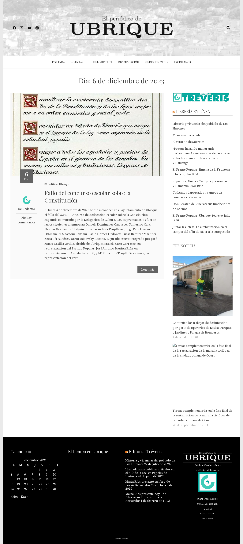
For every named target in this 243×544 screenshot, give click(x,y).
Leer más (147, 269)
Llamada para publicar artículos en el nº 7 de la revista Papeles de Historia (149, 473)
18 (11, 484)
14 (33, 479)
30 (47, 489)
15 (40, 479)
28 (33, 489)
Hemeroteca (102, 62)
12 (18, 479)
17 (54, 479)
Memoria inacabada (186, 135)
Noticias (76, 62)
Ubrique (64, 184)
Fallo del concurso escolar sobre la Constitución (87, 196)
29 (40, 489)
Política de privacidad (207, 514)
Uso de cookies (207, 518)
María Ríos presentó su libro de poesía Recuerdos (147, 483)
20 (26, 484)
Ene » (24, 496)
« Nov (14, 496)
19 (18, 484)
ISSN (200, 499)
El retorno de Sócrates (188, 142)
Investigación (128, 62)
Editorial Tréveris (145, 451)
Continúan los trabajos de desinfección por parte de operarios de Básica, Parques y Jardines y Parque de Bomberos (202, 327)
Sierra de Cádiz (156, 62)
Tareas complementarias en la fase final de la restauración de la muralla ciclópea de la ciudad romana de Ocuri (202, 415)
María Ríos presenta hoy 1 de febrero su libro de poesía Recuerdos (145, 497)
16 (47, 479)
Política (53, 184)
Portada (58, 62)
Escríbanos (182, 62)
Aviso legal (208, 509)
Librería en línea (193, 111)
